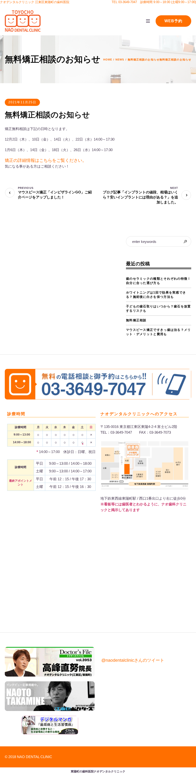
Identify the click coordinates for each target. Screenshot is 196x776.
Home (107, 59)
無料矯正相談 (136, 320)
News (119, 59)
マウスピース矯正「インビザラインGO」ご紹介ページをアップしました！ (55, 194)
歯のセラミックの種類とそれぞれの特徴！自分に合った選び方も (158, 281)
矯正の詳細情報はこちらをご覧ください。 (46, 160)
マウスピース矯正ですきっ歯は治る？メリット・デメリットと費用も (158, 332)
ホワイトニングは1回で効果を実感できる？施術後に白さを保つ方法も (156, 295)
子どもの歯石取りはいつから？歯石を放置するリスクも (158, 308)
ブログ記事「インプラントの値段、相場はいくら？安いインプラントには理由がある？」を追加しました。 (140, 197)
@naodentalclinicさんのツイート (132, 660)
